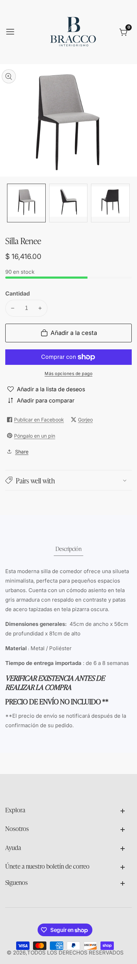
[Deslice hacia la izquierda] (10, 203)
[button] (68, 480)
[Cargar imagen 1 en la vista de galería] (26, 203)
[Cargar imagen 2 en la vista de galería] (68, 203)
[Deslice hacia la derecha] (126, 203)
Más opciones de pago (68, 373)
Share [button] (21, 452)
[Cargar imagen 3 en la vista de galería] (110, 203)
